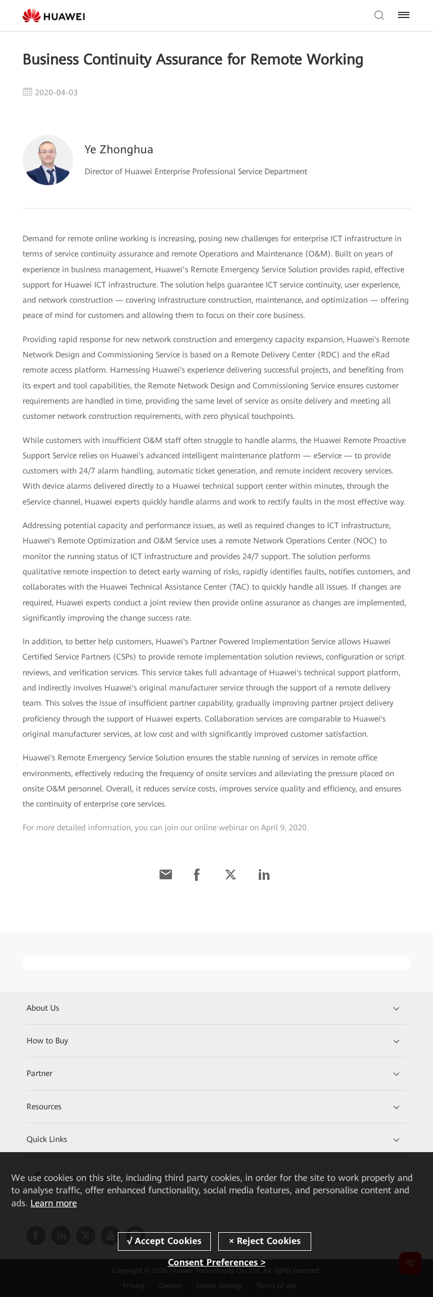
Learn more (53, 1203)
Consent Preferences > (217, 1262)
